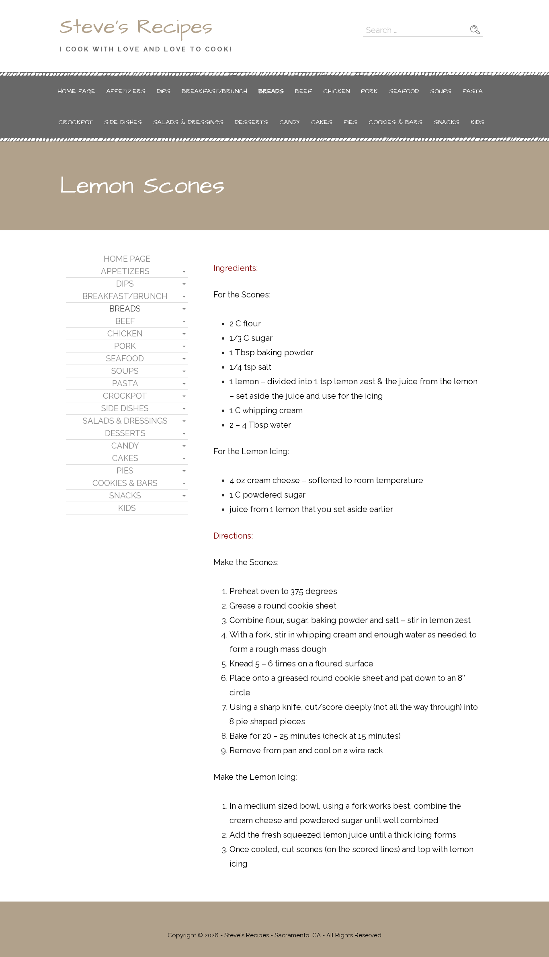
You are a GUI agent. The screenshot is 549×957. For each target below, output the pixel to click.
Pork (369, 91)
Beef (303, 91)
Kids (477, 122)
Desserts (251, 122)
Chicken (336, 91)
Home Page (76, 91)
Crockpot (75, 122)
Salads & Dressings (188, 122)
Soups (440, 91)
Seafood (404, 91)
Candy (289, 122)
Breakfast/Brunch (214, 91)
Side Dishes (123, 122)
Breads (271, 91)
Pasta (473, 91)
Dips (163, 91)
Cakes (321, 122)
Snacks (446, 122)
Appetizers (126, 91)
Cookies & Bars (395, 122)
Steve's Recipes (136, 26)
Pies (350, 122)
